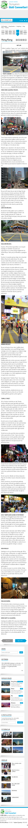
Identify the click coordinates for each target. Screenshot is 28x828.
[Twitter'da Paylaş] (19, 40)
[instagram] (26, 20)
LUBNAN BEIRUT (15, 797)
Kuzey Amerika (12, 26)
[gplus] (22, 20)
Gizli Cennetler (4, 26)
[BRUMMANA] (6, 794)
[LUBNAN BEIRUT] (6, 801)
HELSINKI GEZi (15, 777)
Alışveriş (7, 27)
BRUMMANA (14, 790)
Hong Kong (19, 26)
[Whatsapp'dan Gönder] (23, 40)
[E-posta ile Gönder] (26, 40)
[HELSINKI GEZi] (6, 781)
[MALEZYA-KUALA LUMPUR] (6, 774)
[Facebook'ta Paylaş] (17, 40)
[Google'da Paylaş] (21, 40)
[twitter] (24, 20)
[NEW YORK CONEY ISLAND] (6, 788)
